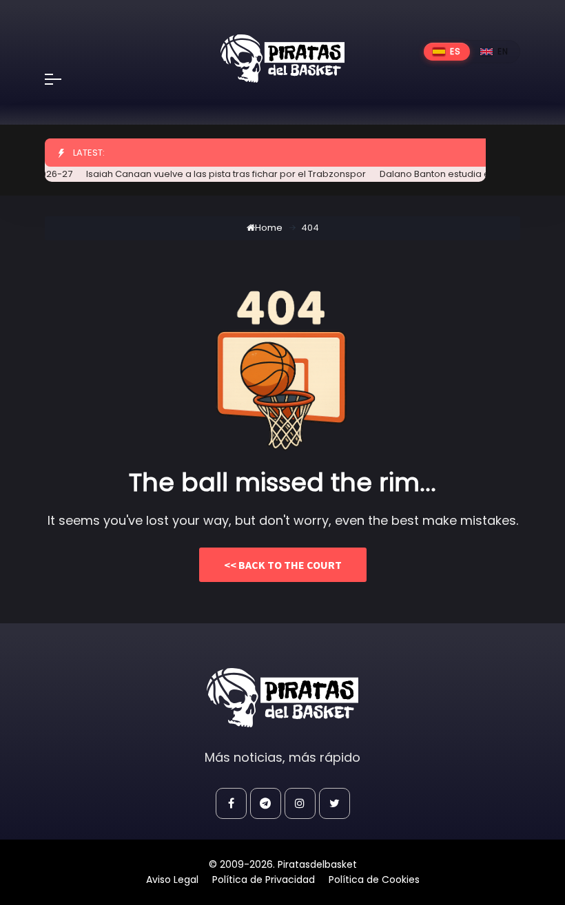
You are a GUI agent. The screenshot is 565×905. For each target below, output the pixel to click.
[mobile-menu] (62, 79)
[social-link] (231, 803)
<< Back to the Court (283, 565)
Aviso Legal (172, 879)
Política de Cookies (374, 879)
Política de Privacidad (263, 879)
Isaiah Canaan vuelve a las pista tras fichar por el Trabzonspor (219, 173)
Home (268, 227)
